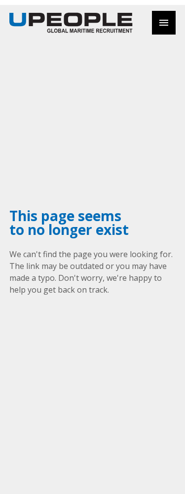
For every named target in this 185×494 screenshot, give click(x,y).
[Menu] (164, 23)
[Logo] (71, 23)
